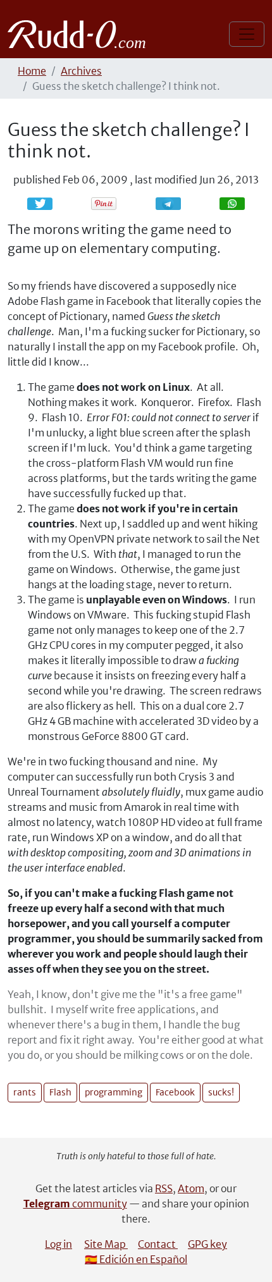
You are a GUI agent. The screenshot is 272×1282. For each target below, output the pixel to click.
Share (174, 203)
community (75, 1203)
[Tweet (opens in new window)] (40, 203)
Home (32, 71)
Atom (191, 1188)
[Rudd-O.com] (80, 34)
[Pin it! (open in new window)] (103, 203)
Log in (58, 1244)
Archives (81, 71)
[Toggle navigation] (246, 34)
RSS (164, 1188)
